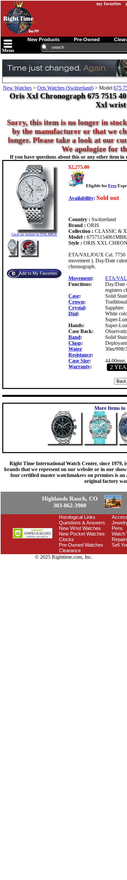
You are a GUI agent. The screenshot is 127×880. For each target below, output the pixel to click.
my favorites (108, 3)
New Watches (17, 88)
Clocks (66, 576)
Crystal (76, 307)
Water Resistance (80, 352)
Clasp (74, 343)
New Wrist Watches (80, 565)
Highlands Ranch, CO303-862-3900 (24, 521)
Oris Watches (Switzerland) (65, 88)
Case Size (78, 360)
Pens (117, 565)
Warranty (79, 366)
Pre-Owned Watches (81, 582)
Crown (76, 302)
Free (112, 185)
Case (73, 296)
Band (74, 337)
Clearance (70, 587)
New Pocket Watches (82, 571)
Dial (73, 313)
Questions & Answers (82, 560)
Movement (80, 278)
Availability (80, 198)
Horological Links (77, 554)
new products (43, 39)
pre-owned (87, 39)
